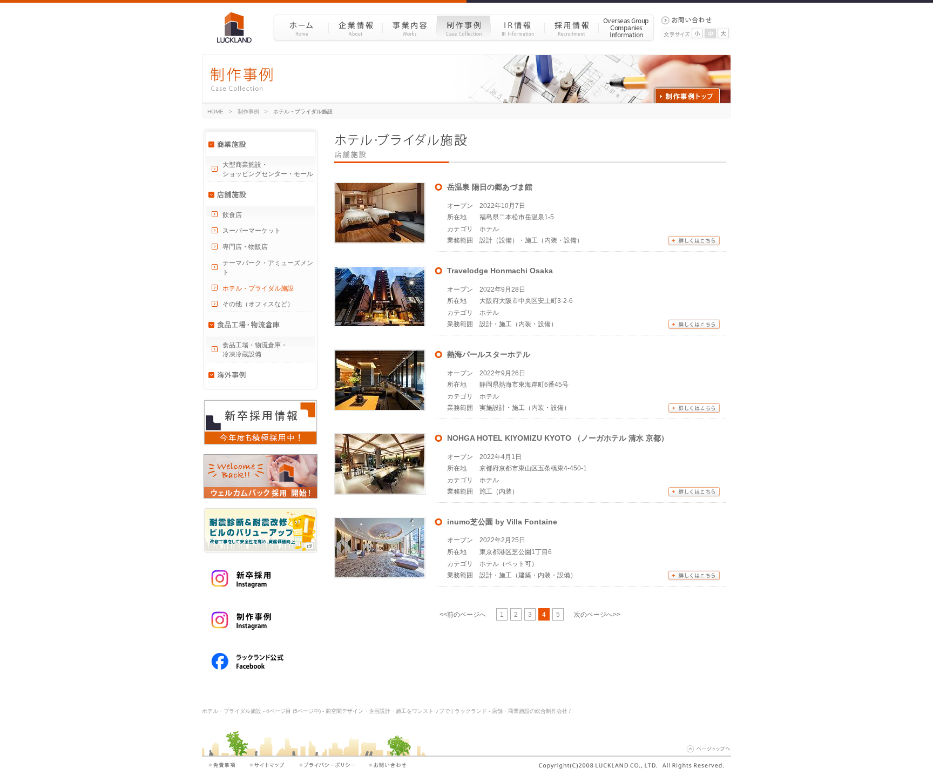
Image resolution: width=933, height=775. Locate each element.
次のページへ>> (597, 614)
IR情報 (517, 27)
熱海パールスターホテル (488, 354)
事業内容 (409, 27)
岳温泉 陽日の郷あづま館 (489, 187)
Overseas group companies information (626, 27)
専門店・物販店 (245, 247)
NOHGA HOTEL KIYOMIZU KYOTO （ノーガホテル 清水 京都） (557, 438)
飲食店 (232, 215)
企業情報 (355, 27)
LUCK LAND (238, 27)
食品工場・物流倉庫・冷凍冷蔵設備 (254, 349)
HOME (215, 111)
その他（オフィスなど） (258, 304)
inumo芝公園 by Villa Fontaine (502, 521)
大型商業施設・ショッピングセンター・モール (267, 169)
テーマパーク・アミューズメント (267, 267)
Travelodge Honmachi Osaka (500, 270)
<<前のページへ (463, 614)
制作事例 (463, 27)
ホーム (301, 27)
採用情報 (571, 27)
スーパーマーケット (251, 230)
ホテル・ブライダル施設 (258, 288)
